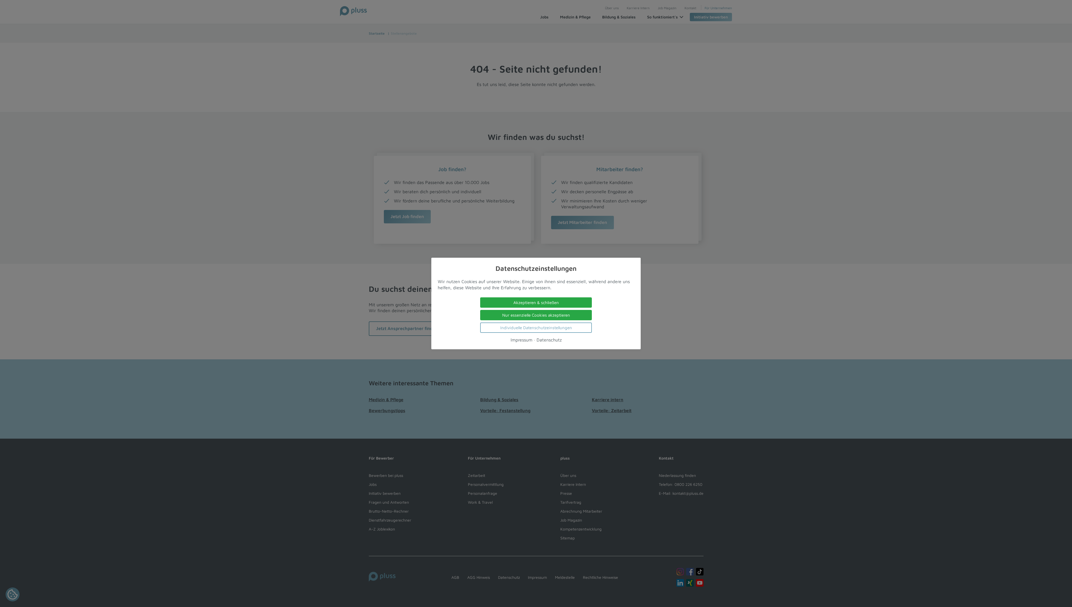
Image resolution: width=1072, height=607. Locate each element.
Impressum (521, 339)
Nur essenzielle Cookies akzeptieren (536, 315)
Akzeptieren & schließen (536, 302)
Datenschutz (549, 339)
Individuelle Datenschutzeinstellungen (536, 327)
